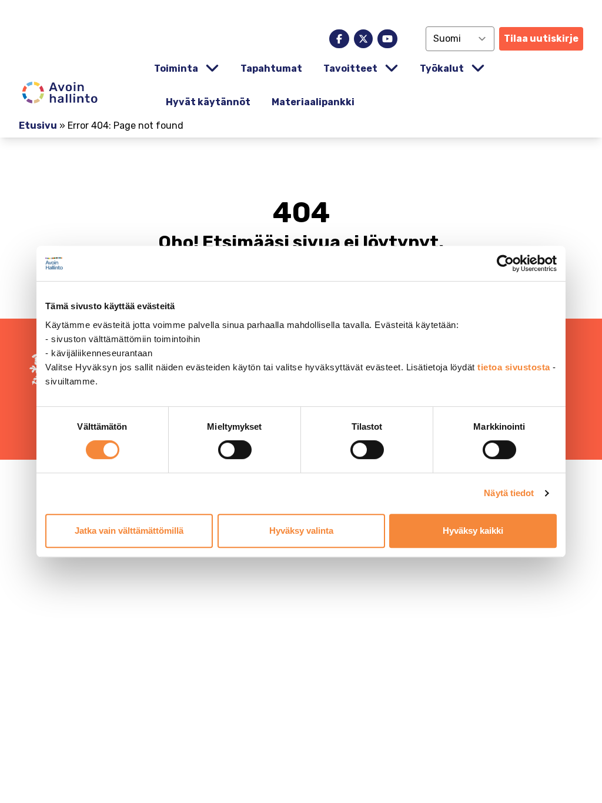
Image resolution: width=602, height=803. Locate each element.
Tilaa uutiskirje (541, 38)
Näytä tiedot (509, 493)
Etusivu (38, 125)
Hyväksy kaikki (473, 531)
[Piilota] (211, 68)
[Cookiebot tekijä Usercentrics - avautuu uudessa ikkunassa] (505, 263)
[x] (363, 38)
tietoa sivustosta (515, 367)
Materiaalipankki (313, 102)
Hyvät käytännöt (208, 102)
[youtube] (387, 38)
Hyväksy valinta (301, 531)
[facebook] (339, 38)
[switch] (235, 449)
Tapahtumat (271, 68)
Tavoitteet (350, 68)
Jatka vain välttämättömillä (129, 531)
